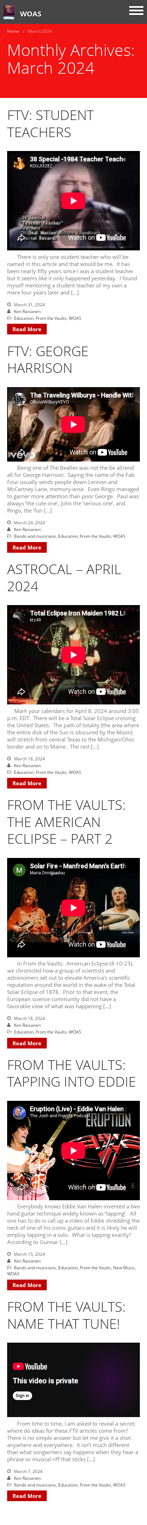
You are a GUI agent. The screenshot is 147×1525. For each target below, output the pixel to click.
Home (13, 31)
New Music (124, 1268)
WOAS (30, 14)
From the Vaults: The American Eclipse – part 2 (66, 821)
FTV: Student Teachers (50, 123)
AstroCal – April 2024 (64, 577)
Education (24, 318)
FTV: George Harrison (47, 359)
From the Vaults (51, 318)
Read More (26, 329)
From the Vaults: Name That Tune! (66, 1315)
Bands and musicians (35, 536)
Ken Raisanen (27, 311)
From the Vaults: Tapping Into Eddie (71, 1073)
